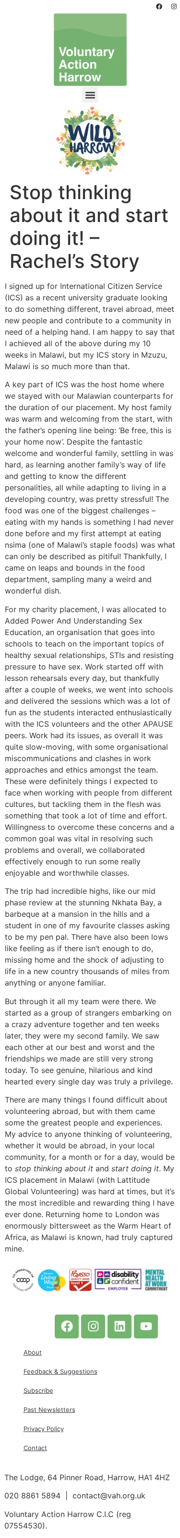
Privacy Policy (44, 1428)
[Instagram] (174, 6)
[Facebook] (159, 6)
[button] (90, 95)
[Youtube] (146, 1326)
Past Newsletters (49, 1409)
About (33, 1352)
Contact (35, 1448)
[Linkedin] (120, 1326)
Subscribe (38, 1390)
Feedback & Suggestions (60, 1371)
